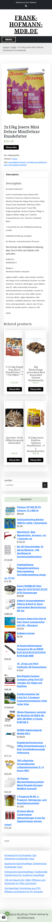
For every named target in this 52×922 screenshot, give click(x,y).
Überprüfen (11, 147)
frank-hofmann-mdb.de (26, 24)
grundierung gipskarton (37, 162)
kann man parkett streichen (15, 165)
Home (6, 47)
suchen (8, 480)
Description (12, 174)
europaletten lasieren (17, 162)
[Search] (45, 485)
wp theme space (25, 917)
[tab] (12, 174)
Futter (13, 47)
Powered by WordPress (16, 914)
